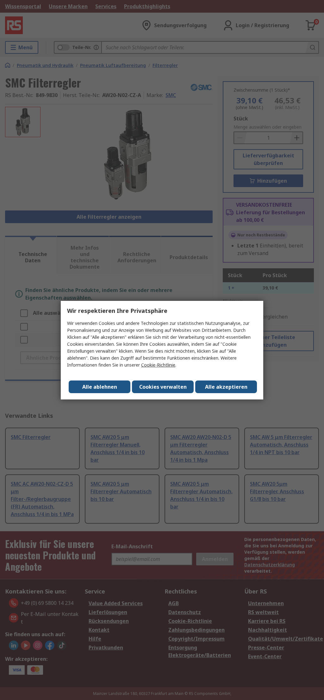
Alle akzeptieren (226, 386)
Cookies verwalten (163, 386)
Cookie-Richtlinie (158, 365)
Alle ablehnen (99, 386)
